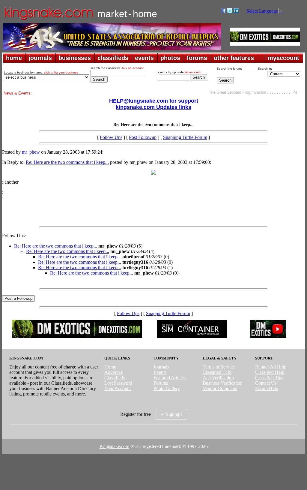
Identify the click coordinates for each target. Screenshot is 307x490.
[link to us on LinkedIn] (236, 11)
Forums (161, 383)
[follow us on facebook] (223, 11)
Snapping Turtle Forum (185, 137)
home (14, 58)
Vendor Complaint (220, 388)
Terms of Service (219, 366)
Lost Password (118, 383)
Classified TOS (217, 372)
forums (197, 58)
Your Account (117, 388)
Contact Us (265, 383)
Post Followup (142, 137)
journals (40, 58)
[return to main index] (48, 19)
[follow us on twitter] (229, 11)
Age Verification (218, 377)
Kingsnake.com (114, 446)
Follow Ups (111, 137)
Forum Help (266, 388)
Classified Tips (269, 377)
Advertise (113, 372)
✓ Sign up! (171, 414)
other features (234, 58)
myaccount (283, 58)
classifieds (112, 58)
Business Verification (223, 383)
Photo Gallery (167, 388)
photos (170, 58)
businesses (74, 58)
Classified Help (269, 372)
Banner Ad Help (270, 366)
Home (110, 366)
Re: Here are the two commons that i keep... (67, 162)
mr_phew (31, 152)
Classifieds (114, 377)
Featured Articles (170, 377)
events (144, 58)
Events (160, 372)
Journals (161, 366)
